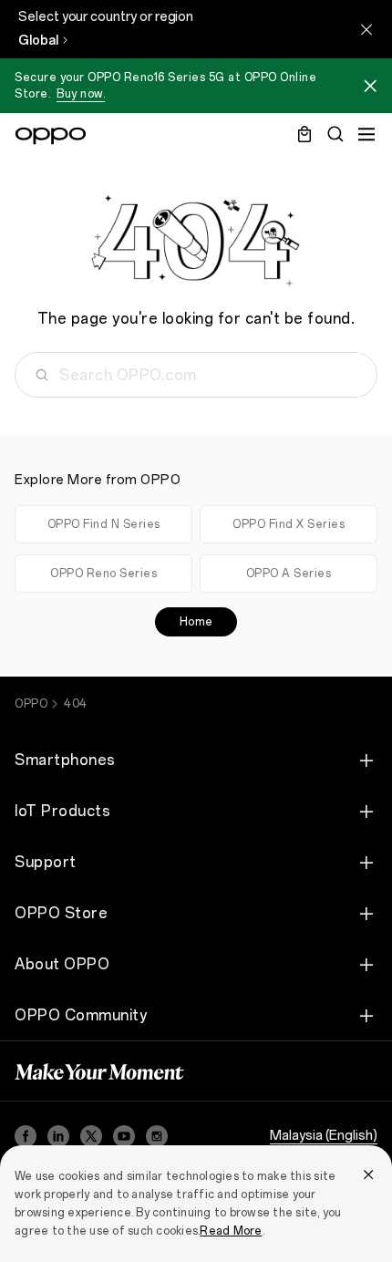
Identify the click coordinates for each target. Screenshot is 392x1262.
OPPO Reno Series (103, 573)
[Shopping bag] (304, 134)
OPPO (31, 704)
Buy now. (81, 94)
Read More (231, 1231)
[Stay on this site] (366, 29)
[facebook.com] (25, 1136)
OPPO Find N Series (103, 524)
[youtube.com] (124, 1136)
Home (196, 621)
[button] (370, 88)
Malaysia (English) (323, 1135)
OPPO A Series (289, 573)
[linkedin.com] (58, 1136)
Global (38, 40)
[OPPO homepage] (51, 136)
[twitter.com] (91, 1136)
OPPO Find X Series (288, 524)
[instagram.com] (157, 1136)
